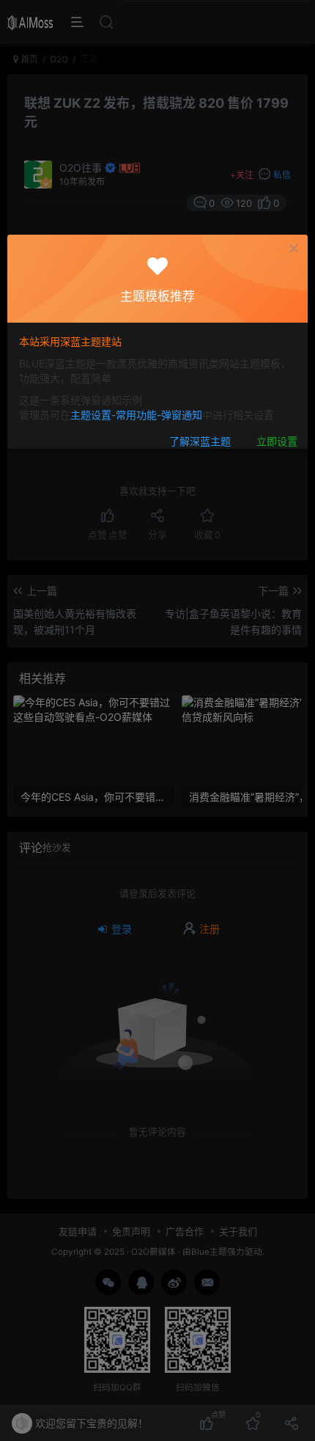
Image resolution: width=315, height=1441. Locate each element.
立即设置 (276, 441)
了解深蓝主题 (200, 441)
